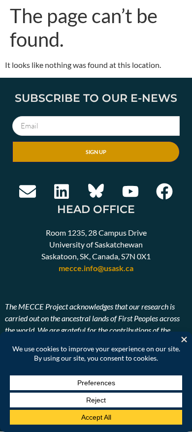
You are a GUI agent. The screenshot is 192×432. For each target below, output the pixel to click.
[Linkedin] (62, 191)
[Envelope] (27, 191)
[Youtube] (130, 191)
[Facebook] (164, 191)
